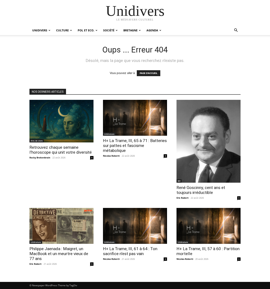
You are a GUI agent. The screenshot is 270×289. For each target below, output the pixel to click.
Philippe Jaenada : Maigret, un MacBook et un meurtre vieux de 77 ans (58, 253)
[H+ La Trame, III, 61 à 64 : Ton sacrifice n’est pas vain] (135, 226)
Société (108, 30)
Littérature (109, 134)
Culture (62, 30)
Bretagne (130, 30)
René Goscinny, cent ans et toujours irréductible (201, 190)
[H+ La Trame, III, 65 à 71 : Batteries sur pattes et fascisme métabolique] (135, 118)
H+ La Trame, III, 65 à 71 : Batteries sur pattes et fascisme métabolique (135, 145)
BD (179, 181)
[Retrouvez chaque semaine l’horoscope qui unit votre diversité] (61, 121)
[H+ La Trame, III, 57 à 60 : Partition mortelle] (209, 226)
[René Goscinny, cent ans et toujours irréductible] (209, 141)
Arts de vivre (37, 140)
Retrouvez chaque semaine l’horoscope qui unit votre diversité (60, 150)
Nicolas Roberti (111, 155)
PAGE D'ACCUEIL (148, 73)
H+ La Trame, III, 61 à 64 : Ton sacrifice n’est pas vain (130, 251)
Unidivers (39, 30)
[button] (236, 31)
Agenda (152, 30)
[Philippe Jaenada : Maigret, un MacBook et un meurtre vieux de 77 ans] (61, 226)
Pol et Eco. (86, 30)
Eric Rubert (183, 197)
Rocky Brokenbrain (39, 157)
